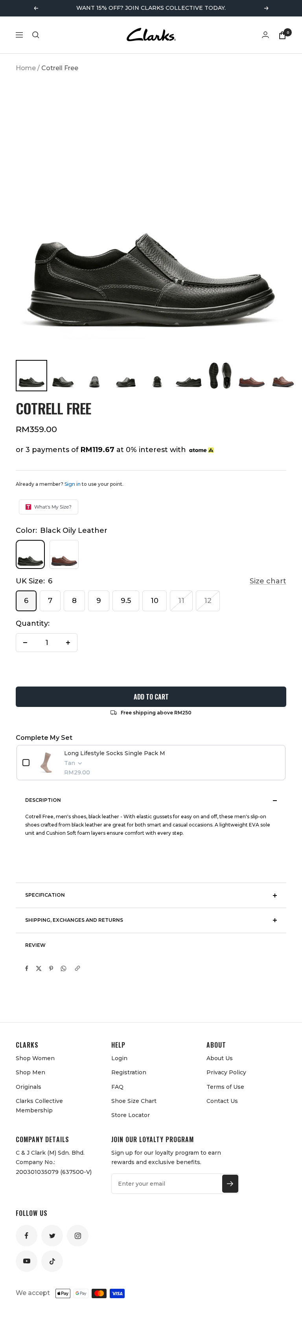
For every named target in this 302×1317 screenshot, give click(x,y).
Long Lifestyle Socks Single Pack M (114, 753)
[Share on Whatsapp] (63, 968)
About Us (219, 1058)
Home (26, 68)
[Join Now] (230, 1184)
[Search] (35, 34)
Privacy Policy (226, 1072)
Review (35, 945)
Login (119, 1058)
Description (43, 800)
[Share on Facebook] (26, 968)
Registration (128, 1072)
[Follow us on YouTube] (26, 1261)
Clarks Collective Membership (39, 1105)
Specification (45, 895)
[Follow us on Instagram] (77, 1235)
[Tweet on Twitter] (38, 968)
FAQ (117, 1086)
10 (154, 600)
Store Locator (130, 1115)
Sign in (72, 484)
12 (208, 600)
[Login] (265, 34)
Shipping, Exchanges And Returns (74, 920)
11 (181, 600)
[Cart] (282, 34)
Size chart (268, 581)
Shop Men (30, 1072)
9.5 (126, 600)
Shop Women (35, 1058)
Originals (28, 1086)
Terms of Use (225, 1086)
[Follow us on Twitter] (52, 1235)
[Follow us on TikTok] (52, 1261)
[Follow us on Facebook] (26, 1235)
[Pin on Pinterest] (51, 968)
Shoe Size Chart (134, 1100)
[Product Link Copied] (77, 968)
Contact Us (222, 1100)
